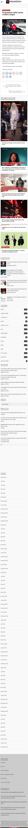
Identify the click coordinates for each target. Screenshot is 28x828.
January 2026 (4, 505)
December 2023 (4, 604)
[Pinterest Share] (13, 73)
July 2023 (3, 624)
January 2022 (4, 695)
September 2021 (4, 711)
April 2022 (3, 683)
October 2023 (4, 612)
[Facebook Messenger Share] (7, 76)
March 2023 (3, 639)
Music (12, 188)
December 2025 (4, 509)
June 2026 (3, 485)
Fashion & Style (6, 10)
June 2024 (3, 580)
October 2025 (4, 517)
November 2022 (4, 655)
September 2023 (4, 616)
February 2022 (4, 691)
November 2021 (4, 703)
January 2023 (4, 647)
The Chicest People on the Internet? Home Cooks (13, 143)
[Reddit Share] (3, 76)
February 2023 (4, 643)
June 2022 (3, 675)
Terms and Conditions (5, 782)
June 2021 (3, 723)
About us (3, 766)
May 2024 (3, 584)
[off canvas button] (1, 2)
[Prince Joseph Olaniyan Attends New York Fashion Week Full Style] (14, 209)
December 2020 (4, 747)
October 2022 (4, 659)
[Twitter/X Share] (7, 73)
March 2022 (3, 687)
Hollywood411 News (10, 821)
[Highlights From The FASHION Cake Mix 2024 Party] (14, 225)
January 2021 (4, 743)
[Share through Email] (10, 76)
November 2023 (4, 608)
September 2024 (4, 568)
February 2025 (4, 548)
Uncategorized (5, 361)
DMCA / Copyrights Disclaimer (7, 774)
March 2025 (3, 544)
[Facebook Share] (3, 73)
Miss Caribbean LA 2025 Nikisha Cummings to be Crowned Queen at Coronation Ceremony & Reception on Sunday (14, 169)
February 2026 (4, 501)
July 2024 (3, 576)
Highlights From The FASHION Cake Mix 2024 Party (14, 228)
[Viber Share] (20, 73)
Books (2, 309)
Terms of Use (19, 825)
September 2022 (4, 663)
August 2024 (3, 572)
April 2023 (3, 635)
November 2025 (4, 513)
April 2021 (3, 731)
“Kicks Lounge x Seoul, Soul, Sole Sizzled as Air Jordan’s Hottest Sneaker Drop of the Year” (13, 195)
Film (2, 329)
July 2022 (3, 671)
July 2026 (3, 481)
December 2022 (4, 651)
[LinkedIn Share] (10, 73)
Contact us (3, 762)
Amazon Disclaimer (5, 770)
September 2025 (4, 520)
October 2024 (4, 564)
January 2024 (4, 600)
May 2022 (3, 679)
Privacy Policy (4, 778)
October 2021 (4, 707)
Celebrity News (5, 162)
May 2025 (3, 536)
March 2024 (3, 592)
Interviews (3, 337)
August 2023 (3, 620)
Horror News (4, 333)
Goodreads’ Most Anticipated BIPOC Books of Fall (12, 792)
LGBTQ (2, 341)
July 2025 (3, 528)
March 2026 (3, 497)
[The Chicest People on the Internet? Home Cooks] (14, 121)
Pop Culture (9, 164)
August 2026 (3, 477)
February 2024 (4, 596)
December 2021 (4, 699)
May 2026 (3, 489)
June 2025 (3, 532)
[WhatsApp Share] (17, 73)
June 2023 (3, 628)
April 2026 (3, 493)
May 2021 (3, 727)
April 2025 (3, 540)
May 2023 (3, 632)
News (4, 164)
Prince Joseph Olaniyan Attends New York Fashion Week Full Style (13, 220)
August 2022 (3, 667)
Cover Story (13, 162)
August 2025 (3, 524)
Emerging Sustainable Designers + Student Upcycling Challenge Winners (13, 251)
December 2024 (4, 556)
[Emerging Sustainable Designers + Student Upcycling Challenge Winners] (14, 240)
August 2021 (3, 715)
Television (5, 190)
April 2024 (3, 588)
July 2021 (3, 719)
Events (19, 187)
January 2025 (4, 552)
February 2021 (4, 739)
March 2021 (3, 735)
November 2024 (4, 560)
